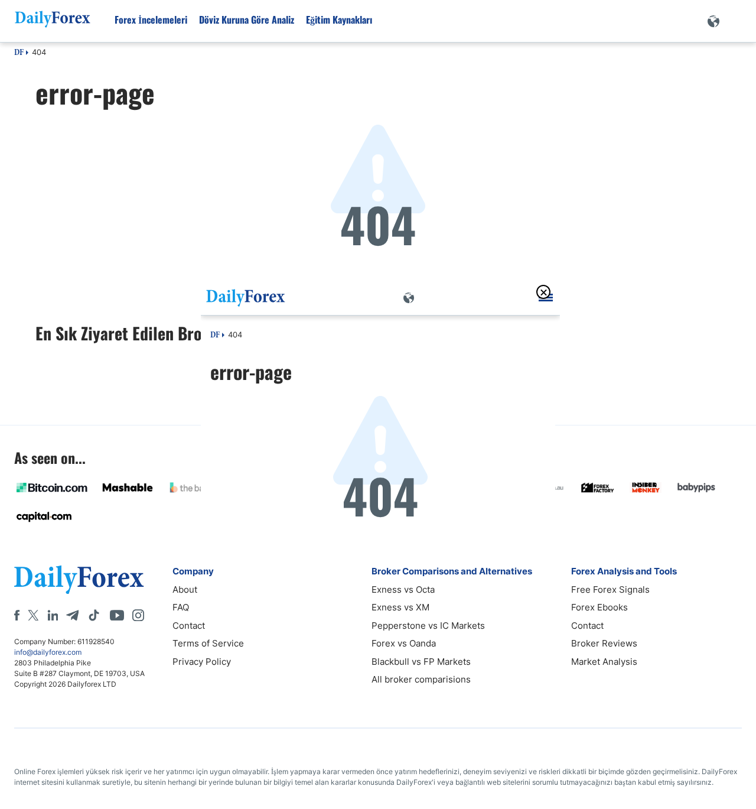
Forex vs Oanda (404, 643)
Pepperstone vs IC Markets (428, 625)
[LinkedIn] (52, 615)
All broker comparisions (421, 679)
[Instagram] (138, 615)
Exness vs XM (400, 607)
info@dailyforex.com (48, 652)
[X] (33, 615)
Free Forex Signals (610, 589)
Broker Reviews (604, 643)
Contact (188, 625)
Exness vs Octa (403, 589)
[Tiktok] (94, 615)
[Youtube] (117, 615)
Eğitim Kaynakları (339, 19)
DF (19, 53)
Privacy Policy (201, 661)
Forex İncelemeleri (151, 19)
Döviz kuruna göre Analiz (246, 19)
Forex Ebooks (599, 607)
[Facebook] (16, 615)
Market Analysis (604, 661)
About (184, 589)
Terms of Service (208, 643)
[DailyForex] (79, 579)
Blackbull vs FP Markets (421, 661)
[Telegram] (72, 615)
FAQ (180, 607)
